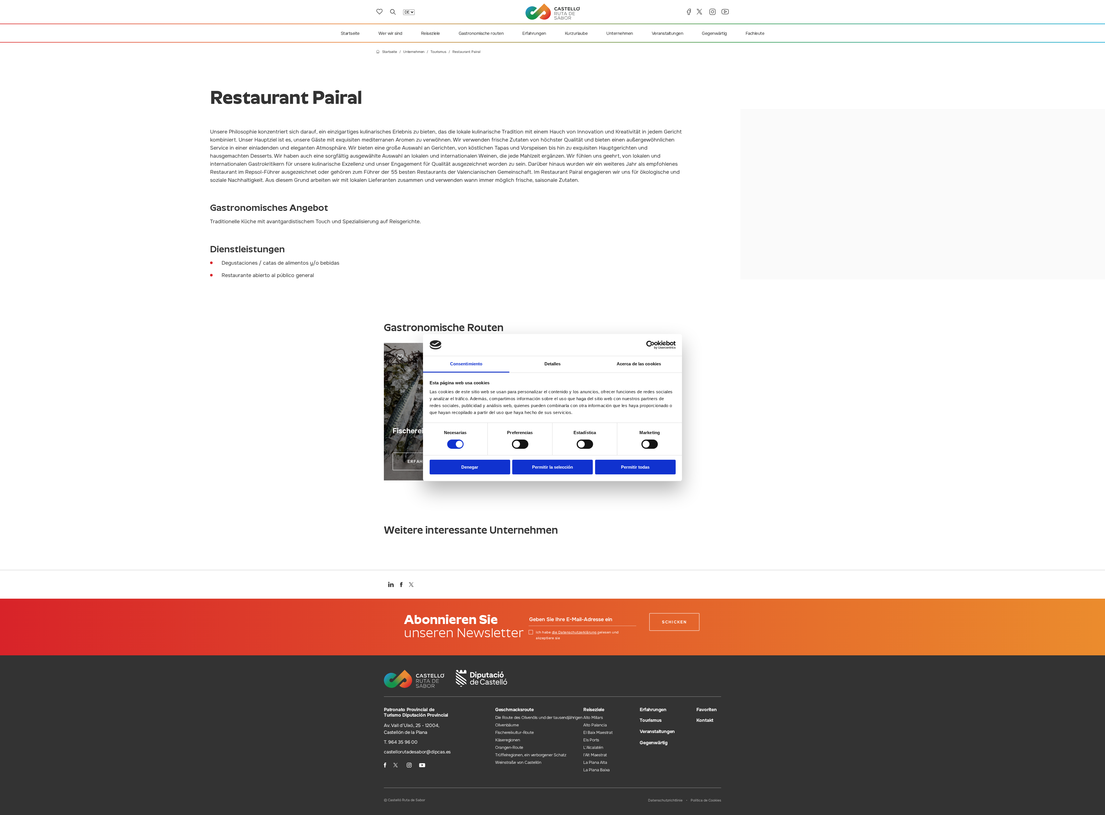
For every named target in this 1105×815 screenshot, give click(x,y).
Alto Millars (593, 717)
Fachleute (755, 33)
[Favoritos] (379, 11)
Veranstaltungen (667, 33)
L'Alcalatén (593, 747)
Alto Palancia (595, 725)
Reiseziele (430, 33)
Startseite (350, 33)
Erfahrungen (534, 33)
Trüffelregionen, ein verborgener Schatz (530, 754)
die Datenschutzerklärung (575, 632)
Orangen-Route (509, 747)
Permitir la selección (552, 467)
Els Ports (591, 740)
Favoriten (706, 710)
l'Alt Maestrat (595, 754)
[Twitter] (700, 11)
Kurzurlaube (576, 33)
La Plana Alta (595, 762)
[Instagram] (712, 12)
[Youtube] (725, 11)
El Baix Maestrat (598, 732)
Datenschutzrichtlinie (665, 800)
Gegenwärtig (714, 33)
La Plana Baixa (596, 769)
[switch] (520, 444)
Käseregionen (507, 740)
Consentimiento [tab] (466, 363)
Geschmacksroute (514, 710)
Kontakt (705, 720)
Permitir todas (635, 467)
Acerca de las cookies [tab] (639, 363)
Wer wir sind (390, 33)
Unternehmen (619, 33)
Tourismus (438, 52)
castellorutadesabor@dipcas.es (417, 752)
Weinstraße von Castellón (518, 762)
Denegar (469, 467)
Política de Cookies (706, 800)
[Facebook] (689, 12)
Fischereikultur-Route (514, 732)
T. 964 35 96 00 (401, 742)
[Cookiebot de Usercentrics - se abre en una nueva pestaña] (650, 345)
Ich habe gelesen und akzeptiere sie (577, 635)
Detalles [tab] (552, 363)
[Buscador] (393, 12)
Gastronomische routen (481, 33)
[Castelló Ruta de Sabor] (552, 11)
